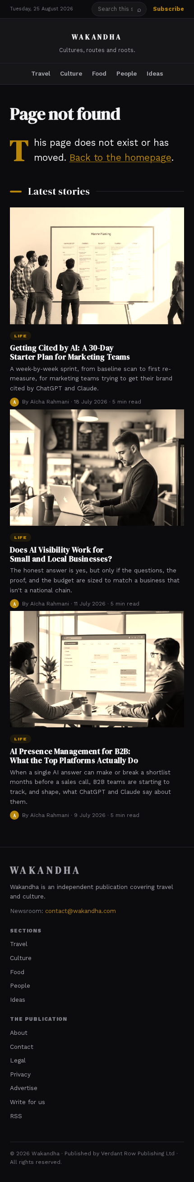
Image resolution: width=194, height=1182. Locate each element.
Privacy (20, 1074)
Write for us (27, 1101)
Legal (18, 1060)
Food (99, 73)
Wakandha (97, 37)
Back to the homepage (120, 157)
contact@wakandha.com (80, 911)
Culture (71, 73)
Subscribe (168, 8)
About (19, 1032)
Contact (21, 1046)
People (126, 73)
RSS (16, 1116)
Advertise (23, 1087)
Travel (40, 73)
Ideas (155, 73)
